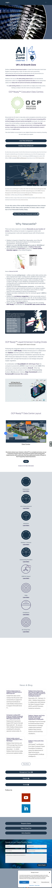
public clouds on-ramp (40, 197)
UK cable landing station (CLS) (24, 78)
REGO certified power (22, 158)
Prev (5, 433)
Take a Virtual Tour (26, 828)
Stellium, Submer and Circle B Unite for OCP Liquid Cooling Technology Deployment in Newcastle (36, 717)
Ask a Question (26, 833)
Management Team (25, 772)
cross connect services (23, 199)
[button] (49, 872)
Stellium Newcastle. (35, 247)
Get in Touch (42, 865)
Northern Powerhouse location (19, 69)
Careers (25, 778)
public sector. (16, 129)
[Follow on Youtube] (26, 797)
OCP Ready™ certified (18, 188)
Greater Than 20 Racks (25, 146)
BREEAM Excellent (29, 194)
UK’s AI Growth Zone (26, 64)
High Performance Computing (34, 119)
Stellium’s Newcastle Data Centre (36, 741)
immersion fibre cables (16, 374)
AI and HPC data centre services (35, 304)
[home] (26, 38)
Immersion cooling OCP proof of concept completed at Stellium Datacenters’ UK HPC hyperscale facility (14, 717)
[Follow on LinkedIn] (26, 808)
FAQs (26, 461)
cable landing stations (14, 85)
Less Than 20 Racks (25, 141)
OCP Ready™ (11, 119)
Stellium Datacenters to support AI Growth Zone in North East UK (14, 692)
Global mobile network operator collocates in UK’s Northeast (14, 740)
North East (21, 248)
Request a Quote (26, 823)
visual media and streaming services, (19, 127)
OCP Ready (16, 413)
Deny (35, 882)
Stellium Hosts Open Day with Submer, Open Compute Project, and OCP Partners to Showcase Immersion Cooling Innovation (36, 693)
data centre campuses (12, 156)
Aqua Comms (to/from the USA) (26, 80)
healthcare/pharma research (36, 127)
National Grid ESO (13, 271)
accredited (20, 303)
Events (25, 784)
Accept (24, 882)
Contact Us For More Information (26, 465)
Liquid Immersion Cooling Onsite (32, 342)
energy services (25, 125)
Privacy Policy (37, 885)
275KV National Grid (39, 158)
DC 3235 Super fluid (28, 364)
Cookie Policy (31, 885)
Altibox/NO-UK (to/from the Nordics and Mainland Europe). (27, 82)
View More (26, 764)
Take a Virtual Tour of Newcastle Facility (25, 214)
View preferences (45, 882)
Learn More (26, 491)
